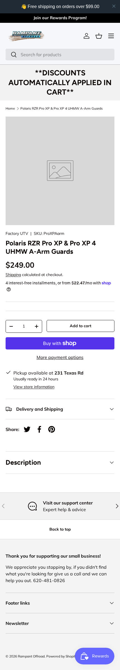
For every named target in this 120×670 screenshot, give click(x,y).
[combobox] (60, 54)
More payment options (60, 357)
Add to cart (80, 325)
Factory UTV (17, 233)
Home (10, 108)
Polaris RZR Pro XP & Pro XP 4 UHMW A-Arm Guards (61, 108)
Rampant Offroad (31, 656)
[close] (114, 6)
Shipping (13, 274)
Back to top (60, 529)
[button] (99, 36)
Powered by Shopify (61, 656)
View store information (33, 386)
